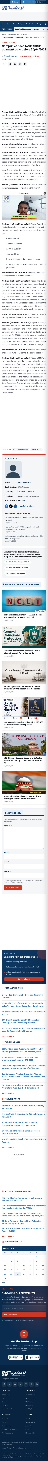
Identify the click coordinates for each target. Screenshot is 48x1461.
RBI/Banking (29, 1402)
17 (5, 1270)
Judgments (6, 1426)
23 (43, 1270)
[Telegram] (37, 1384)
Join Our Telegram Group (18, 567)
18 (11, 1270)
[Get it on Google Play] (15, 1357)
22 (37, 1270)
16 (43, 1265)
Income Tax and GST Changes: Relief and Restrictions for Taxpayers (22, 528)
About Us (28, 1419)
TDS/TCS (5, 1405)
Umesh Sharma (10, 56)
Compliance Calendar (10, 1429)
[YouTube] (15, 1384)
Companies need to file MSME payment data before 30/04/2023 (24, 47)
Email (6, 862)
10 (5, 1265)
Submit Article (30, 1422)
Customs (5, 1402)
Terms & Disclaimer (19, 1448)
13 (24, 1265)
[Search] (45, 24)
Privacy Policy (6, 1448)
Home (3, 24)
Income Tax (11, 24)
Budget (20, 24)
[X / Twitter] (9, 1384)
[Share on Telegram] (25, 64)
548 (23, 500)
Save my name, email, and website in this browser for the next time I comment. (24, 882)
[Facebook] (6, 506)
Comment (8, 825)
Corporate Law (13, 34)
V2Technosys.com (8, 1444)
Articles (24, 34)
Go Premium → (24, 979)
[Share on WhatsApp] (20, 64)
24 (5, 1274)
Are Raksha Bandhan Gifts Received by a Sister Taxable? (24, 518)
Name (7, 852)
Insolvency (29, 1405)
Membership (30, 1433)
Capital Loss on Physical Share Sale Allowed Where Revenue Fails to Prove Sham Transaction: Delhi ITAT (23, 1077)
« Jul (3, 1283)
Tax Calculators (7, 1433)
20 (24, 1270)
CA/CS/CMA (29, 1409)
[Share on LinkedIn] (15, 64)
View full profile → (26, 506)
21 (30, 1270)
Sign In (41, 2)
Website (7, 871)
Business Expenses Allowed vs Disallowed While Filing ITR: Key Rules (24, 537)
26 (18, 1274)
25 (11, 1274)
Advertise (28, 1426)
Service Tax (30, 24)
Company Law (30, 1395)
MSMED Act (37, 450)
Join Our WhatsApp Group (18, 562)
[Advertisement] (18, 92)
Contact (28, 1429)
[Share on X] (10, 64)
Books (16, 2)
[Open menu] (44, 8)
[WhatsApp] (31, 1384)
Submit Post (29, 2)
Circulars (5, 1422)
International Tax (8, 1409)
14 (30, 1265)
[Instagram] (26, 1384)
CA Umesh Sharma (21, 450)
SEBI (26, 1398)
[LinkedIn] (15, 506)
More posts (7, 1036)
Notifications (6, 1419)
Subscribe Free (10, 1315)
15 (36, 1265)
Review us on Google (16, 573)
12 (17, 1265)
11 (11, 1265)
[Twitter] (11, 506)
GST (3, 1398)
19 (17, 1270)
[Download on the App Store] (32, 1357)
